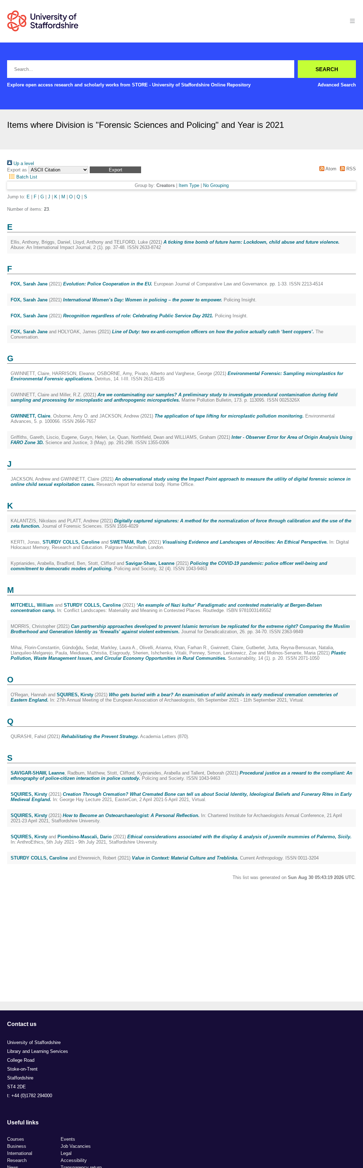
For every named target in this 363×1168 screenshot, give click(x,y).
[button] (115, 169)
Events (68, 1139)
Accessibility (74, 1160)
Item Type (189, 185)
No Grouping (216, 185)
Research (17, 1160)
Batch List (26, 177)
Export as (17, 169)
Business (16, 1146)
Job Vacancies (76, 1146)
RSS (350, 168)
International (19, 1153)
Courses (15, 1139)
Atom (330, 168)
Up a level (23, 163)
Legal (66, 1153)
